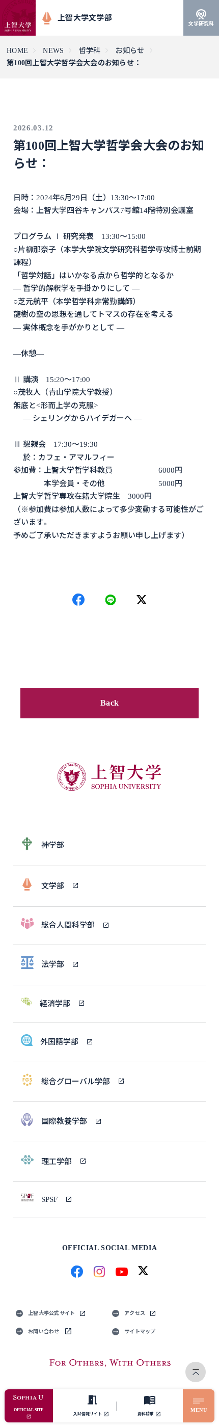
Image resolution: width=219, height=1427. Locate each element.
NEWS (53, 51)
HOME (17, 51)
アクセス (134, 1313)
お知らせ (130, 51)
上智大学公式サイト (51, 1313)
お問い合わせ (44, 1331)
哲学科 (90, 51)
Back (109, 702)
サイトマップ (140, 1331)
